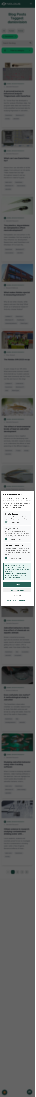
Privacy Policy (12, 601)
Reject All (17, 596)
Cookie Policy (22, 601)
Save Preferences (17, 590)
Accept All (17, 584)
